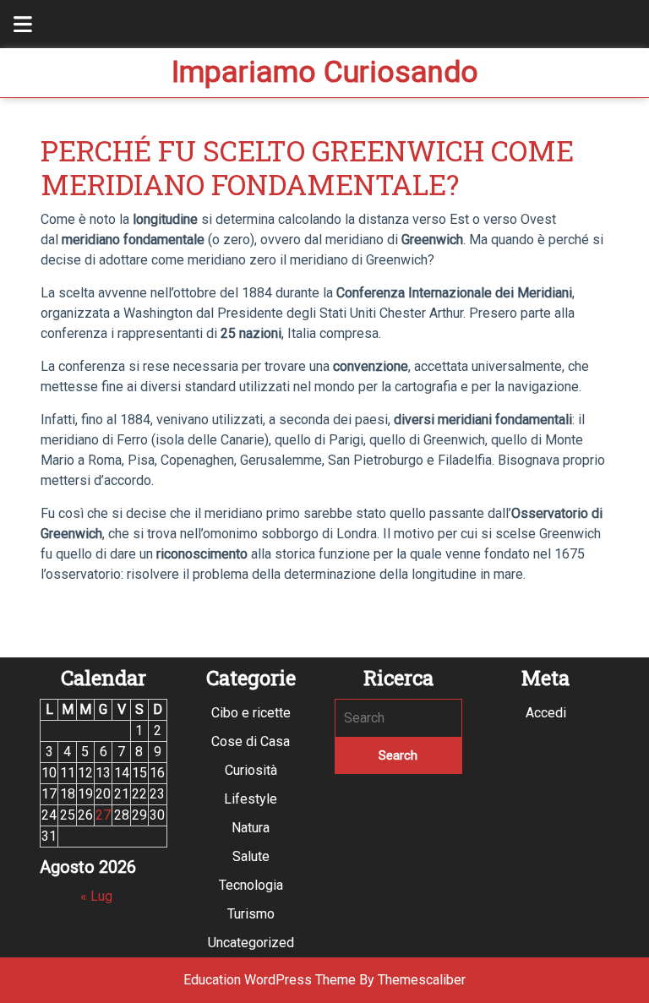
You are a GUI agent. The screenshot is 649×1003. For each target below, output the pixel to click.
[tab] (13, 24)
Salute (251, 856)
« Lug (96, 896)
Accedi (546, 713)
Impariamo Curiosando (325, 72)
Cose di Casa (250, 741)
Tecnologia (251, 885)
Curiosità (251, 770)
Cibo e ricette (251, 713)
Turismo (251, 914)
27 (103, 815)
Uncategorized (251, 943)
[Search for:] (398, 718)
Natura (251, 828)
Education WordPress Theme (269, 980)
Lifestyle (250, 799)
